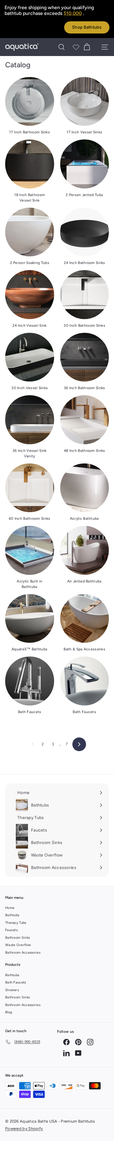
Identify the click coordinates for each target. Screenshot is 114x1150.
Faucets (11, 930)
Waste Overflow (18, 945)
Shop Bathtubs (87, 27)
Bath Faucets (15, 982)
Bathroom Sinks (17, 938)
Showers (12, 990)
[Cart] (87, 47)
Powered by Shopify (24, 1128)
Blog (8, 1012)
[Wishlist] (76, 47)
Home (9, 908)
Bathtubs (12, 915)
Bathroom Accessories (22, 953)
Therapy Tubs (15, 923)
